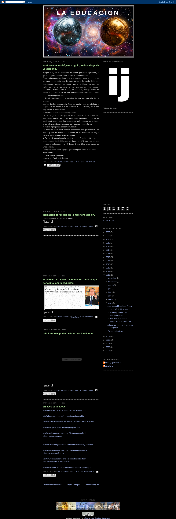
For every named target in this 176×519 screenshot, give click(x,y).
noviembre (112, 282)
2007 (108, 344)
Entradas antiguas (92, 485)
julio (110, 289)
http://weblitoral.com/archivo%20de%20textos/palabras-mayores (68, 422)
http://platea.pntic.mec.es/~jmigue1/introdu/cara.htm (63, 416)
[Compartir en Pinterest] (59, 165)
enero (110, 303)
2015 (108, 257)
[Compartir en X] (54, 165)
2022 (108, 236)
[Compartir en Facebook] (56, 165)
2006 (108, 347)
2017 (108, 250)
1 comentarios (86, 390)
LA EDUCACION (88, 12)
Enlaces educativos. (54, 406)
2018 (108, 246)
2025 (108, 232)
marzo (111, 299)
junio (110, 292)
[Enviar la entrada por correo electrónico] (45, 165)
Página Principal (73, 485)
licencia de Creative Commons (97, 518)
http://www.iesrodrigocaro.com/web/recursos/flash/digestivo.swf (68, 445)
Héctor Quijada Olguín (112, 363)
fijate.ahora (62, 162)
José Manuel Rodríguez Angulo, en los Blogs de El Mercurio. (71, 67)
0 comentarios (86, 226)
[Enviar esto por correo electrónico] (48, 165)
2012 (108, 268)
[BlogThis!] (51, 165)
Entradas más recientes (52, 485)
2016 (108, 254)
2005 (108, 351)
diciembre (112, 278)
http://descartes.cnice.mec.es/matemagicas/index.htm (64, 410)
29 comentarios (88, 162)
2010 (108, 275)
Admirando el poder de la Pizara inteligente (68, 333)
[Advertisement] (63, 191)
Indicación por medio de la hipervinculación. (69, 214)
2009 (108, 336)
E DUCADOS (108, 221)
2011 (108, 271)
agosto (111, 285)
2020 (108, 239)
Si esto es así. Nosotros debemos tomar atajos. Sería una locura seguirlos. (70, 281)
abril (110, 296)
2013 (108, 264)
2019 (108, 243)
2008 (108, 340)
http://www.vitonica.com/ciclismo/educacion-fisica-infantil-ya (66, 467)
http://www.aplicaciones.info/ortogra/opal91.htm (61, 427)
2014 (108, 261)
